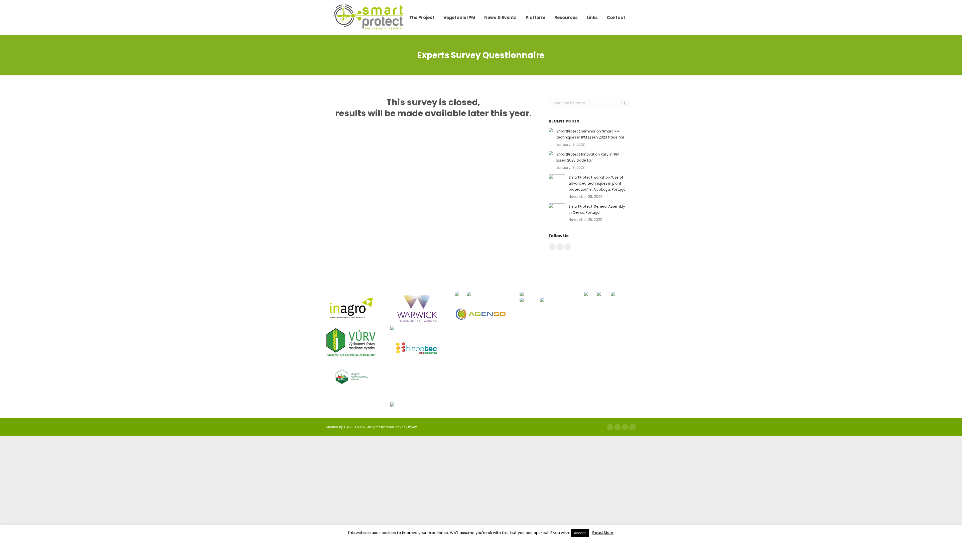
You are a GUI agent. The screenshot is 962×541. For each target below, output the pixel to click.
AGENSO (349, 427)
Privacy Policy (406, 427)
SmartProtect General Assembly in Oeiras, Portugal (597, 209)
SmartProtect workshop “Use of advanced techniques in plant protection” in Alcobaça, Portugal (597, 183)
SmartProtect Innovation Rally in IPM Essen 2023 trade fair (587, 157)
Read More (603, 532)
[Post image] (551, 130)
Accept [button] (580, 532)
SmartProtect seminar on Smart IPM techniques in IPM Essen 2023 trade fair (590, 134)
